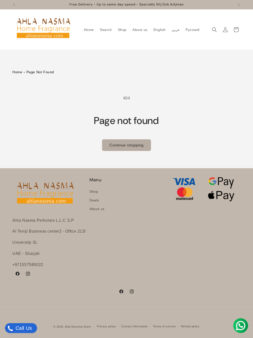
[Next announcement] (238, 4)
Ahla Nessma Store (78, 326)
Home (17, 72)
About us (97, 209)
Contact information (134, 326)
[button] (214, 29)
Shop (93, 191)
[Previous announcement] (14, 4)
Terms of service (164, 326)
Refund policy (190, 326)
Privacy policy (106, 326)
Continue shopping (126, 145)
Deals (94, 200)
